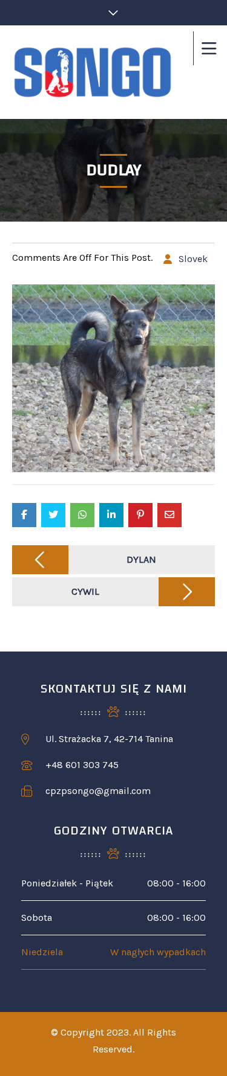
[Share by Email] (169, 515)
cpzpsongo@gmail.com (98, 790)
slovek (193, 258)
